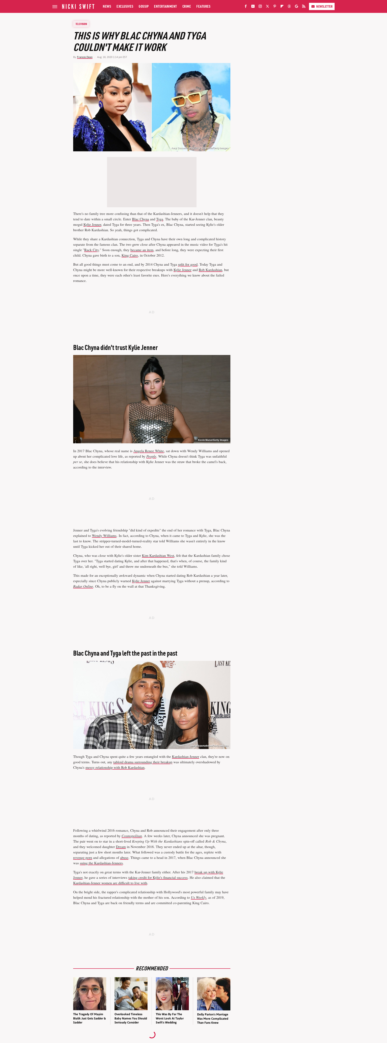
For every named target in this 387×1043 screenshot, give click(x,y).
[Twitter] (267, 7)
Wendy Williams (104, 535)
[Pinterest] (275, 7)
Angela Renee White (148, 450)
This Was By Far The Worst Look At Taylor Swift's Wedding (170, 1018)
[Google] (296, 7)
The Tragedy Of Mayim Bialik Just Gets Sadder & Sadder (89, 1018)
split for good (188, 264)
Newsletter (324, 6)
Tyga (159, 219)
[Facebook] (246, 7)
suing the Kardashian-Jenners (101, 862)
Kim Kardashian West (158, 555)
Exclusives (125, 6)
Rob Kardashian (210, 269)
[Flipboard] (282, 7)
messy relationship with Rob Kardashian (115, 767)
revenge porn (82, 857)
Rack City (91, 249)
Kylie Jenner (92, 224)
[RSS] (304, 7)
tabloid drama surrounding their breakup (142, 761)
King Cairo (130, 255)
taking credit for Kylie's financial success (158, 877)
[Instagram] (260, 7)
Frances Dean (85, 57)
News (107, 6)
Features (203, 6)
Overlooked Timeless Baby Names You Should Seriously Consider (130, 1018)
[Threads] (289, 7)
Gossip (144, 6)
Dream (121, 846)
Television (81, 24)
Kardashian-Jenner (185, 756)
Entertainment (165, 6)
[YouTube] (253, 7)
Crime (186, 6)
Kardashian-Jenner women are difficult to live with (110, 882)
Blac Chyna (140, 219)
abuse (124, 857)
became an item (141, 249)
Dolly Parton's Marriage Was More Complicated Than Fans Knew (212, 1018)
